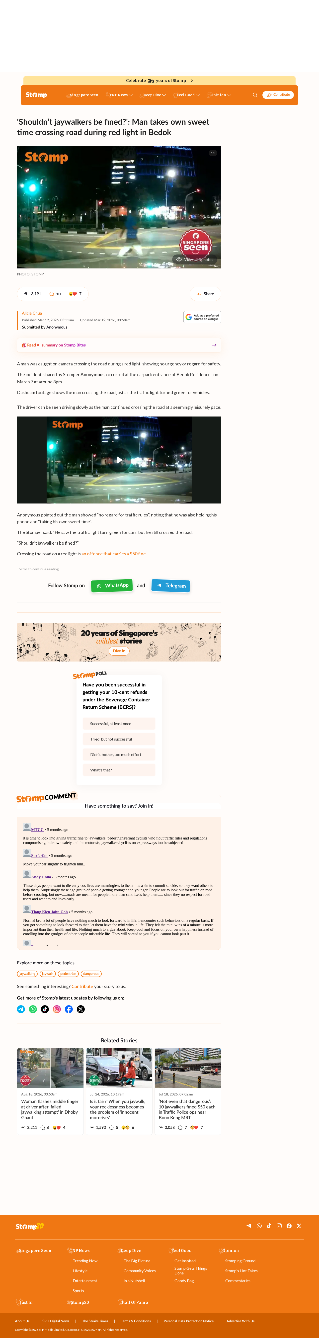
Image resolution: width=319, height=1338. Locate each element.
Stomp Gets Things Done (190, 1270)
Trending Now (85, 1260)
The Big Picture (137, 1260)
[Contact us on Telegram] (21, 1009)
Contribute (281, 94)
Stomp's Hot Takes (241, 1270)
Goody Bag (184, 1280)
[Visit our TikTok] (45, 1009)
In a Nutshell (134, 1280)
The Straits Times (95, 1321)
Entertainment (85, 1280)
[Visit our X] (81, 1009)
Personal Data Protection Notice (189, 1321)
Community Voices (140, 1270)
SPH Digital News (55, 1321)
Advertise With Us (240, 1321)
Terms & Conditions (136, 1321)
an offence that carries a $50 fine (113, 553)
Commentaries (237, 1280)
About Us (22, 1321)
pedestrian (68, 974)
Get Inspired (185, 1260)
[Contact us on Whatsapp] (33, 1009)
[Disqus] (119, 883)
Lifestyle (80, 1270)
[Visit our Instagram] (57, 1009)
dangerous (91, 974)
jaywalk (47, 974)
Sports (78, 1290)
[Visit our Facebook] (69, 1009)
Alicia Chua (32, 313)
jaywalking (27, 974)
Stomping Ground (240, 1260)
